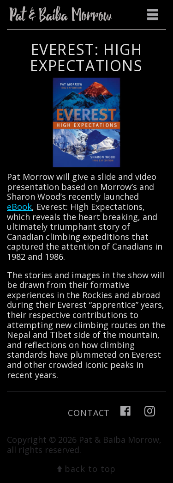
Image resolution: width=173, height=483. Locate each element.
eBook (19, 206)
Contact (89, 412)
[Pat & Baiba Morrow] (62, 14)
